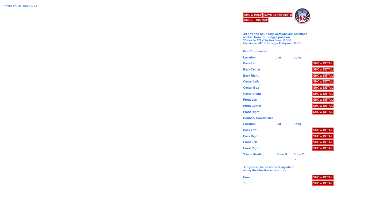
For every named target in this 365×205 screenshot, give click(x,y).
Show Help (253, 14)
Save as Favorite (278, 14)
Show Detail (323, 63)
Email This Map (256, 19)
